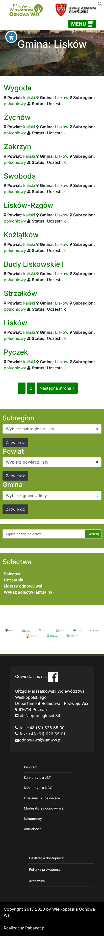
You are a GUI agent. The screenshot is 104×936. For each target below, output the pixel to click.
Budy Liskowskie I (34, 264)
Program (30, 767)
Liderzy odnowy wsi (23, 586)
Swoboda (20, 176)
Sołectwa (12, 573)
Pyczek (16, 352)
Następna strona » (57, 388)
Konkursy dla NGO (38, 788)
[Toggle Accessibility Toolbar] (11, 37)
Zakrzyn (17, 146)
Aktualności (33, 829)
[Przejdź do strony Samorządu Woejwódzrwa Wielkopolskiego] (9, 629)
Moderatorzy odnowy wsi (44, 808)
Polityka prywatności (45, 869)
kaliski (29, 97)
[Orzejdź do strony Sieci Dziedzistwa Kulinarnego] (26, 629)
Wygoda (18, 88)
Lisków (61, 97)
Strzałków (20, 293)
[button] (100, 3)
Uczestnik (56, 103)
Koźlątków (21, 234)
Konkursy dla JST (37, 777)
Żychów (17, 117)
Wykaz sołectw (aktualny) (29, 592)
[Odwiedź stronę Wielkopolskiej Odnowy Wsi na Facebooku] (53, 676)
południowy (15, 103)
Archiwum (37, 881)
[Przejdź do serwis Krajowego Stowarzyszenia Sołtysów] (72, 635)
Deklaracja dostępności (47, 858)
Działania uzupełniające (42, 798)
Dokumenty (33, 819)
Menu (79, 24)
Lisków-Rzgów (28, 205)
